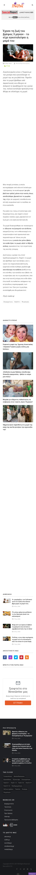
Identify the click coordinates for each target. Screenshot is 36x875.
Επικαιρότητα (8, 302)
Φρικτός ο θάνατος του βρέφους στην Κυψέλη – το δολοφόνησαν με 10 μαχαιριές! (22, 733)
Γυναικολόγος (8, 776)
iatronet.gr (7, 836)
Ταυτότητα (7, 807)
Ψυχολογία (25, 302)
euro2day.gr (8, 843)
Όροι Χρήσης (8, 813)
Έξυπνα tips (16, 779)
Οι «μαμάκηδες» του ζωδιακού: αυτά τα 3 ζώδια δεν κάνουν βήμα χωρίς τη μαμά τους (22, 601)
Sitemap (7, 816)
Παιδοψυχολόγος (17, 786)
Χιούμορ (24, 789)
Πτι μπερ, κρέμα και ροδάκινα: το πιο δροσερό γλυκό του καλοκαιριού (22, 614)
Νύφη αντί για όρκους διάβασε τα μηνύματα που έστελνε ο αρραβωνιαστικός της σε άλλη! (22, 627)
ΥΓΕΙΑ (8, 66)
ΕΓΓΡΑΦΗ (18, 703)
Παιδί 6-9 (28, 783)
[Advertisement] (18, 507)
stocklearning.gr (9, 846)
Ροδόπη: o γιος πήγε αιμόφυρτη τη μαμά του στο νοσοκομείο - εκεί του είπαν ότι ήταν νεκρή (22, 639)
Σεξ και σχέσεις (8, 789)
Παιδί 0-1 (17, 302)
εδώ (14, 17)
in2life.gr (7, 840)
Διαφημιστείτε (9, 804)
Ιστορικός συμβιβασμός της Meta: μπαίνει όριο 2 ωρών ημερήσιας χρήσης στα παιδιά (22, 761)
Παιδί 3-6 (21, 783)
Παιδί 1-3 (14, 783)
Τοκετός (17, 789)
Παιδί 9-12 (7, 786)
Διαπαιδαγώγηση (19, 776)
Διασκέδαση (7, 779)
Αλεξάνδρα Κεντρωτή (22, 63)
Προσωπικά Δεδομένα (11, 820)
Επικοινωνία (8, 810)
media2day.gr (8, 849)
